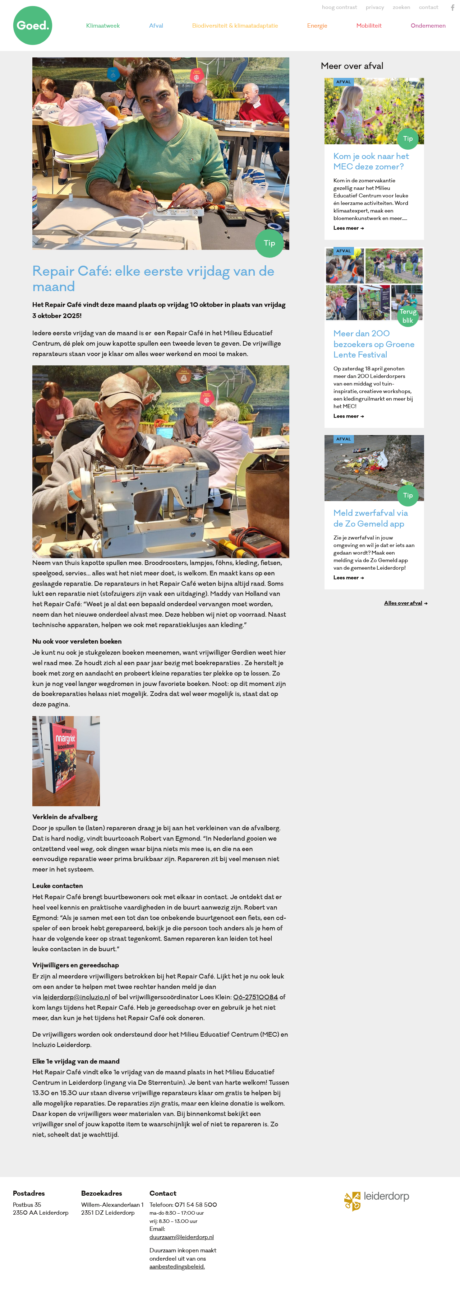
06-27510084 (255, 997)
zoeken (401, 7)
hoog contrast (339, 7)
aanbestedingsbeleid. (177, 1266)
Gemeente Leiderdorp (381, 1201)
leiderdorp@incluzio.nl (76, 997)
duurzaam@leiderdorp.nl (182, 1237)
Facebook (453, 7)
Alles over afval (403, 603)
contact (428, 7)
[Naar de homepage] (32, 25)
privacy (375, 7)
